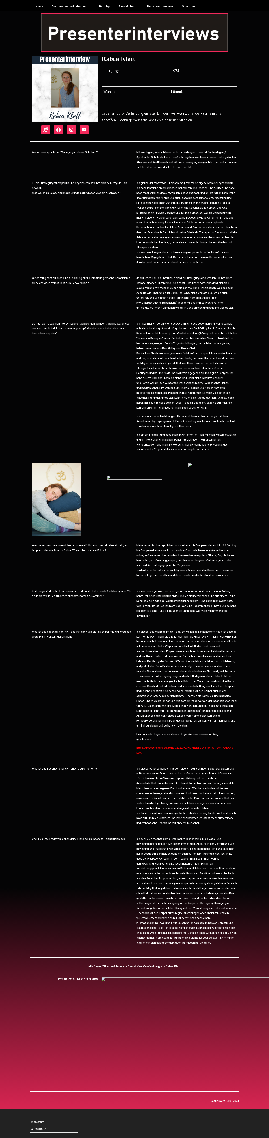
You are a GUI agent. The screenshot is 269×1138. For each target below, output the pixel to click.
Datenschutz (38, 1128)
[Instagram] (71, 129)
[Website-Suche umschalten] (207, 6)
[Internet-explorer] (45, 129)
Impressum (37, 1122)
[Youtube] (84, 129)
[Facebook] (58, 129)
